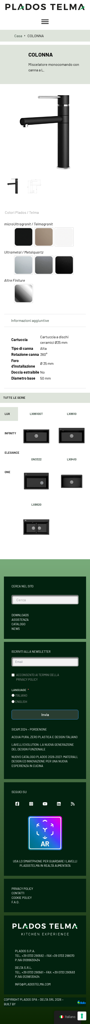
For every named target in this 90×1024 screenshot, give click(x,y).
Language (19, 690)
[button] (79, 97)
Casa (18, 35)
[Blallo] (81, 1002)
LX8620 (36, 504)
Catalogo (18, 624)
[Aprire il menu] (45, 22)
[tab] (9, 414)
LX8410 (71, 459)
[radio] (23, 237)
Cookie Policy (22, 898)
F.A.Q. (15, 902)
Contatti (18, 893)
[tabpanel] (54, 476)
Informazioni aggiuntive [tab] (30, 320)
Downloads (20, 615)
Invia (45, 714)
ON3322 (36, 459)
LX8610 (71, 414)
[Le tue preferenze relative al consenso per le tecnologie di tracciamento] (82, 1016)
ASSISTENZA (20, 620)
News (16, 629)
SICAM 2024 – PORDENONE (29, 729)
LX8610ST (36, 414)
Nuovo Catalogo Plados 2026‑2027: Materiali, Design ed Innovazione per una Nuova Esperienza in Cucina (45, 761)
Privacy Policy (22, 889)
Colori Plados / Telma (22, 212)
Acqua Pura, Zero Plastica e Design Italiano (45, 737)
